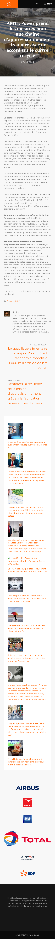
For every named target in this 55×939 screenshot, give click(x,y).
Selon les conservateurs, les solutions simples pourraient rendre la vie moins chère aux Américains (26, 658)
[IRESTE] (9, 4)
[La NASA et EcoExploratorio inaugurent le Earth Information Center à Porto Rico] (27, 564)
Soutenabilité (13, 301)
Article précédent (38, 345)
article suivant (15, 380)
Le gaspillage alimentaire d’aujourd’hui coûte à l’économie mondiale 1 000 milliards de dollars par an (27, 358)
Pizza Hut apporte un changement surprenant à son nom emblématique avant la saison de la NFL (26, 762)
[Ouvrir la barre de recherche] (37, 4)
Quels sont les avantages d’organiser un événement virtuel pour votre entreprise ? (27, 445)
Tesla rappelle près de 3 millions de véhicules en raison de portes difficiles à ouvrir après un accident (27, 598)
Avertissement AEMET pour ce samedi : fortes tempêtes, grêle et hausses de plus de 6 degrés (27, 628)
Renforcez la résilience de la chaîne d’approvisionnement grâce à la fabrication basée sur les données (25, 393)
